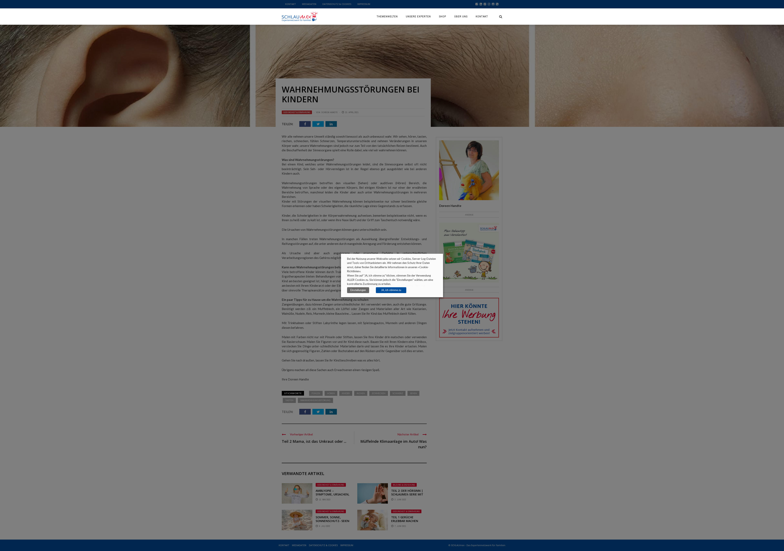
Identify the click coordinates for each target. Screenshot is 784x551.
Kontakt (482, 16)
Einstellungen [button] (358, 290)
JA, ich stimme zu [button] (391, 290)
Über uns (461, 16)
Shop (442, 16)
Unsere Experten (418, 16)
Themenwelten (387, 16)
